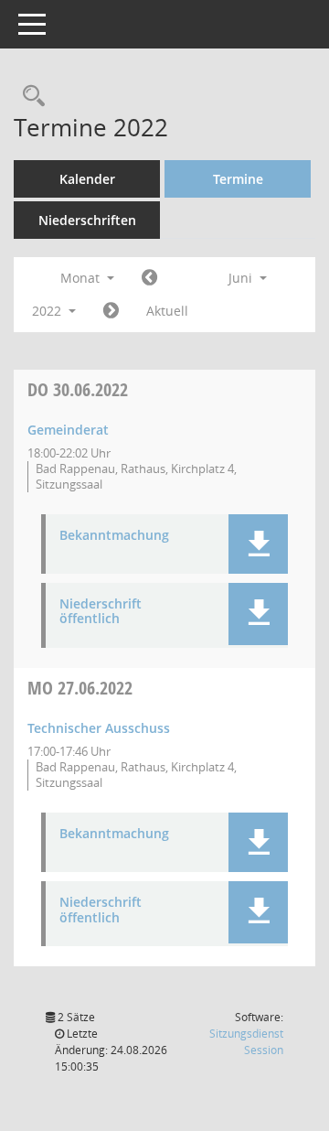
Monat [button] (81, 277)
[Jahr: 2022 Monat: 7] (111, 311)
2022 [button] (48, 310)
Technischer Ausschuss (98, 728)
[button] (258, 544)
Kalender (87, 179)
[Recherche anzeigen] (29, 96)
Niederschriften (87, 220)
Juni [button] (242, 277)
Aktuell (167, 310)
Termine (238, 179)
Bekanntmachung (114, 536)
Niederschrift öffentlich (100, 612)
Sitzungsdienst (246, 1042)
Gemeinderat (68, 429)
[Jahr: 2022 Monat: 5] (149, 278)
